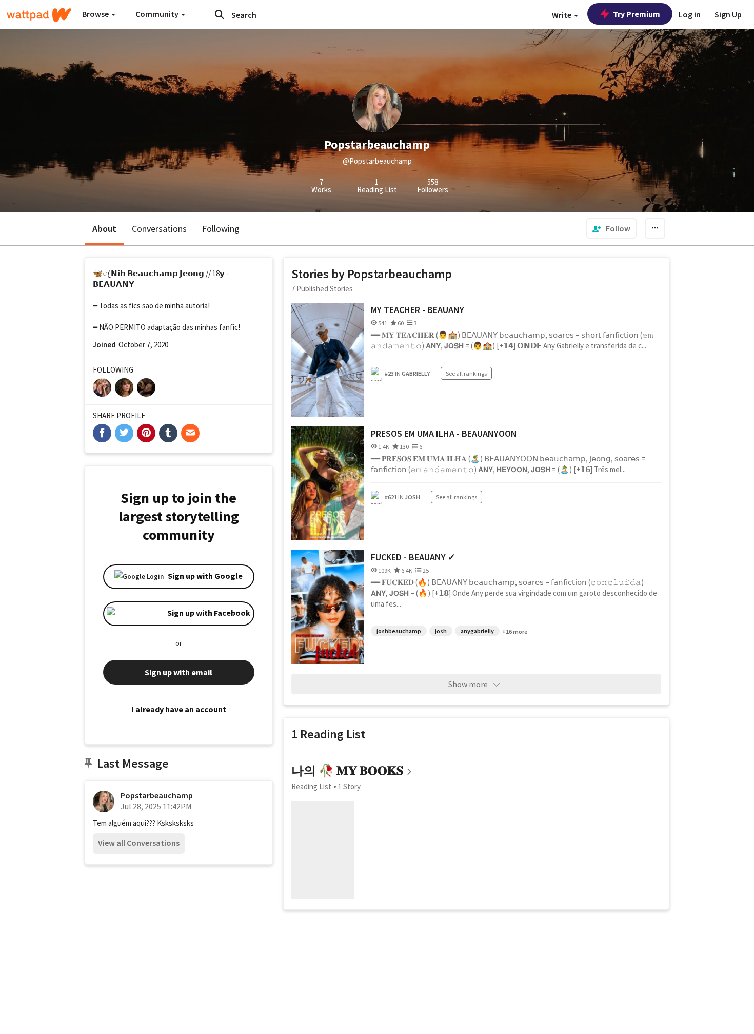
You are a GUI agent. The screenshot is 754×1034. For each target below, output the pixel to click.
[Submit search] (219, 14)
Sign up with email (178, 672)
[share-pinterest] (146, 433)
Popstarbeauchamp (157, 795)
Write (562, 15)
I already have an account (178, 709)
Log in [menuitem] (690, 14)
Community (157, 14)
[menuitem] (611, 228)
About (104, 229)
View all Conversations (139, 842)
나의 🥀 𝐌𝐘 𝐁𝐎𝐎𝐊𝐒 (347, 770)
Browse (96, 14)
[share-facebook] (102, 433)
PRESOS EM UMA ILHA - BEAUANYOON (444, 433)
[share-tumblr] (168, 433)
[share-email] (190, 433)
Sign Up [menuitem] (728, 14)
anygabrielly (477, 631)
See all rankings (466, 373)
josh (441, 631)
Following (221, 229)
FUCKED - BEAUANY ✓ (413, 557)
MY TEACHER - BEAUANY (417, 310)
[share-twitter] (124, 433)
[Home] (39, 15)
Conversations (159, 229)
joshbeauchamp (398, 631)
